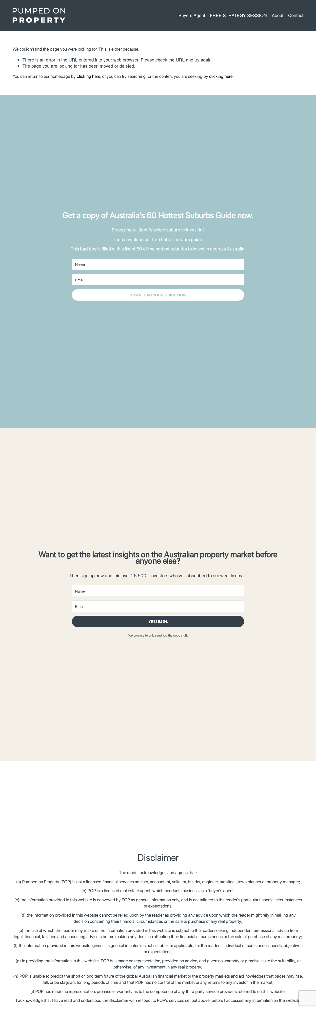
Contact (295, 15)
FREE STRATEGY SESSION (238, 15)
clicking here (88, 76)
